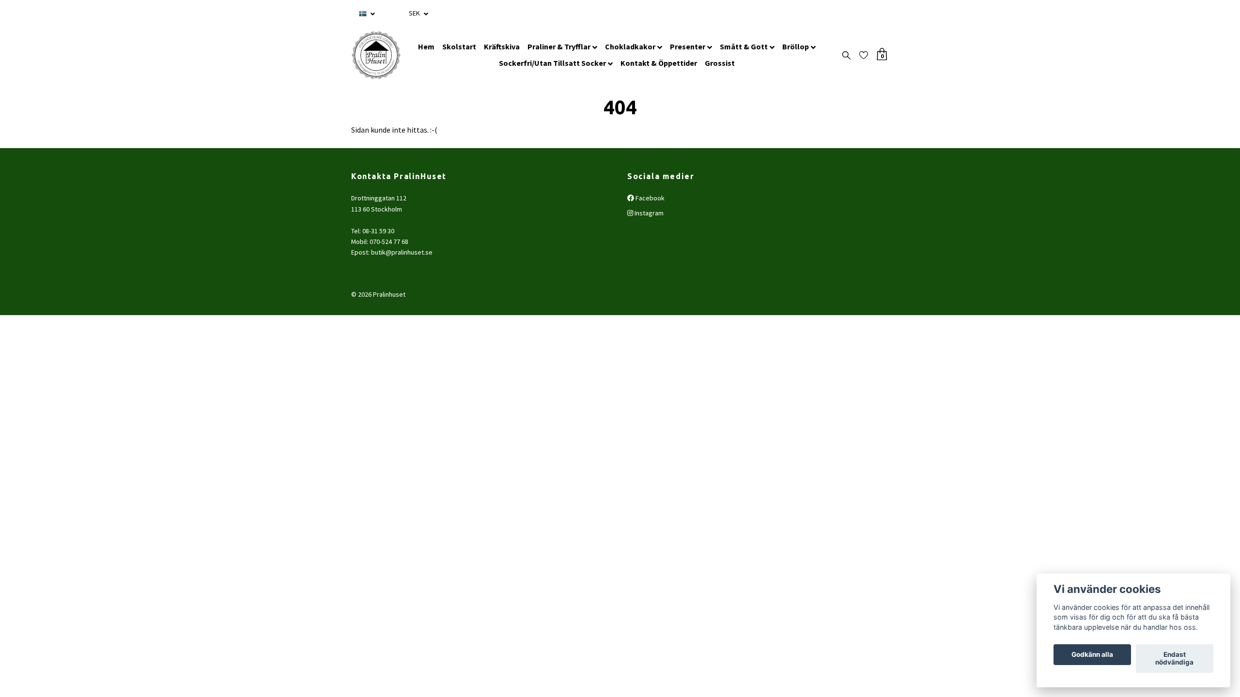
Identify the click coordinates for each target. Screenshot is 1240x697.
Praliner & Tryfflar (558, 46)
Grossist (720, 63)
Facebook (649, 198)
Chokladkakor (630, 46)
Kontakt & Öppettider (658, 63)
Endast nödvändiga (1174, 659)
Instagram (648, 213)
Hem (426, 46)
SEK (415, 13)
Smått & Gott (744, 46)
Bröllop (795, 46)
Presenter (687, 46)
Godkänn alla (1092, 655)
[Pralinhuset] (376, 55)
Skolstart (459, 46)
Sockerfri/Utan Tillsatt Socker (552, 63)
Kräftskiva (502, 46)
